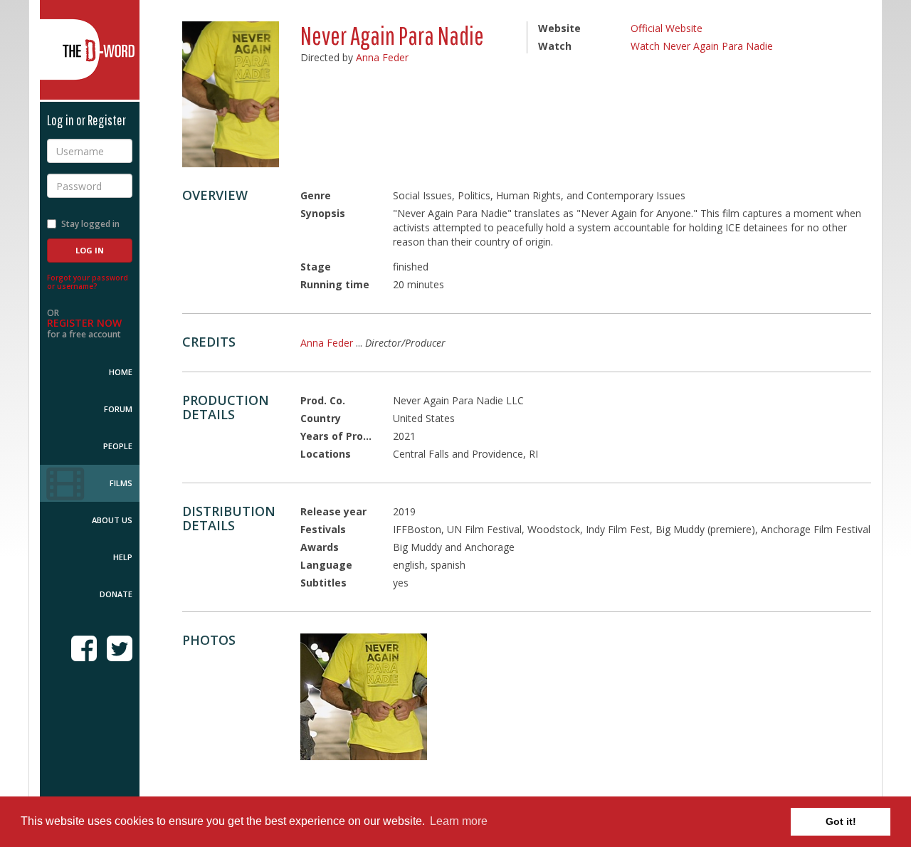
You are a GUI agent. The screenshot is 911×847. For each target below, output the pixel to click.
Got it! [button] (841, 821)
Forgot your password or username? (87, 282)
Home (120, 372)
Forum (118, 409)
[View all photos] (230, 94)
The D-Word (89, 50)
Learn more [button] (459, 821)
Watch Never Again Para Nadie (702, 46)
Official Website (666, 28)
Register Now (84, 323)
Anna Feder (382, 57)
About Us (112, 520)
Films (121, 483)
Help (122, 557)
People (117, 446)
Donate (116, 594)
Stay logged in (90, 224)
